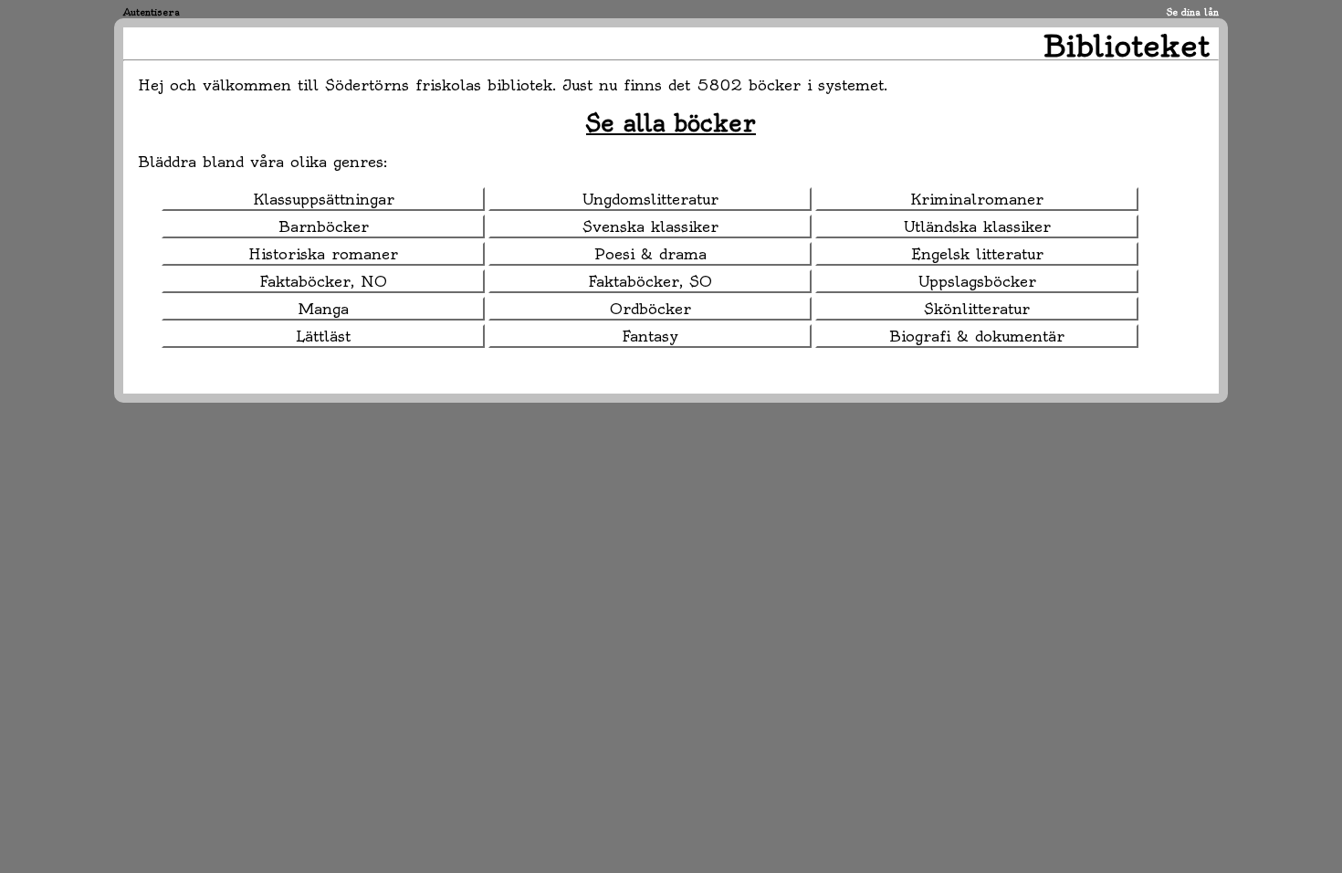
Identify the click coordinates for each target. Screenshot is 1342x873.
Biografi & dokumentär (976, 336)
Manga (324, 309)
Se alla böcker (671, 123)
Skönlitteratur (977, 309)
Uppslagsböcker (977, 281)
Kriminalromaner (976, 199)
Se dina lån (1193, 12)
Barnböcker (323, 226)
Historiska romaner (323, 254)
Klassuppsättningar (323, 199)
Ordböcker (650, 309)
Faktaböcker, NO (323, 281)
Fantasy (650, 336)
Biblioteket (1126, 45)
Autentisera (151, 12)
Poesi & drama (650, 254)
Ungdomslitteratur (650, 199)
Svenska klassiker (650, 226)
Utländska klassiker (977, 226)
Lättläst (323, 336)
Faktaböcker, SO (650, 281)
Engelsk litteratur (977, 254)
